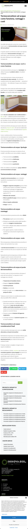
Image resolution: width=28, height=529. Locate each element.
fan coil (2, 116)
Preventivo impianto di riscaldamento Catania (14, 415)
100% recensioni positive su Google (17, 1)
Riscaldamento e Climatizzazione (12, 10)
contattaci (16, 350)
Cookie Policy (12, 527)
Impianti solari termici (9, 446)
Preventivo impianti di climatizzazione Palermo (15, 404)
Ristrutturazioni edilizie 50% (10, 436)
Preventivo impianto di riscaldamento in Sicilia (14, 413)
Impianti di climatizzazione (10, 450)
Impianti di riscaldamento (9, 448)
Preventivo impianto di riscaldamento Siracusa (14, 419)
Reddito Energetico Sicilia (9, 431)
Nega (14, 521)
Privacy (16, 527)
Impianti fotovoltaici (8, 444)
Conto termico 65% (8, 434)
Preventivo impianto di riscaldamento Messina (14, 417)
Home (2, 10)
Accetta (14, 517)
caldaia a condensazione (7, 129)
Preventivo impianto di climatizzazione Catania (14, 396)
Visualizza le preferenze (14, 524)
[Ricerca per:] (10, 382)
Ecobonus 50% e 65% (8, 433)
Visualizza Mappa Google (7, 475)
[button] (26, 497)
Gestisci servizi (4, 514)
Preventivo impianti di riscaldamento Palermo (14, 421)
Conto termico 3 (7, 429)
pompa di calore (10, 127)
